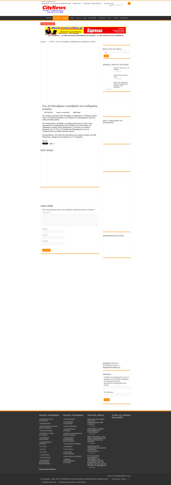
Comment (46, 212)
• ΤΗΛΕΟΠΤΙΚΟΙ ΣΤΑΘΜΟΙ (69, 430)
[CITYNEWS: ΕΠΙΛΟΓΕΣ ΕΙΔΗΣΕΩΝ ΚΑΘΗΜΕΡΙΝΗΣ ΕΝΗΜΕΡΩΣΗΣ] (54, 9)
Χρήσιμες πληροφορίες (92, 3)
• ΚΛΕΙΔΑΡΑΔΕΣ (69, 419)
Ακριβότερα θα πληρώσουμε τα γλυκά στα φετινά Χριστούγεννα (96, 448)
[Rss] (123, 6)
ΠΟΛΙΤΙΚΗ (49, 18)
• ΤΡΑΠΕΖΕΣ (67, 446)
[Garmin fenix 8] (116, 5)
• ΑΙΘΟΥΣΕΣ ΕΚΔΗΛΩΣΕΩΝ (68, 453)
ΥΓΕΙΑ (109, 18)
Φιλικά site (77, 3)
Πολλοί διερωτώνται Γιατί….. (121, 76)
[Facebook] (126, 6)
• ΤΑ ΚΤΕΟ (43, 452)
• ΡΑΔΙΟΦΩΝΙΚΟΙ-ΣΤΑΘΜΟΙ (45, 443)
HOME (43, 18)
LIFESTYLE (78, 18)
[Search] (129, 3)
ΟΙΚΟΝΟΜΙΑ (57, 18)
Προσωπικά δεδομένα (47, 469)
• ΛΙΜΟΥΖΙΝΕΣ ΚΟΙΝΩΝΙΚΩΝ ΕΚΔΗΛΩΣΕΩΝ (44, 461)
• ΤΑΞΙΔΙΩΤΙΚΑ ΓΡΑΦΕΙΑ (72, 444)
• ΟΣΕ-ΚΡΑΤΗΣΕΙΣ (45, 431)
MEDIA (85, 18)
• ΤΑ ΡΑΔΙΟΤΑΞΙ (45, 458)
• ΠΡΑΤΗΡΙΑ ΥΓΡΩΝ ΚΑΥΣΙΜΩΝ (46, 434)
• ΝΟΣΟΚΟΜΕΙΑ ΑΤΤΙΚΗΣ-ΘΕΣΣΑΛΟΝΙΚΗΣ (48, 427)
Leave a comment (62, 112)
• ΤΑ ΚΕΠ (42, 449)
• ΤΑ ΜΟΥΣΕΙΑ (44, 455)
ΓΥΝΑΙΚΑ (115, 18)
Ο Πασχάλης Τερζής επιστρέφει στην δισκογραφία (95, 430)
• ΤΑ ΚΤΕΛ (43, 446)
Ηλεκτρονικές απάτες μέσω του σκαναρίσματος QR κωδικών (96, 421)
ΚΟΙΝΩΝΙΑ (65, 18)
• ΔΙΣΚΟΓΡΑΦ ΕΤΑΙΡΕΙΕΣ (72, 456)
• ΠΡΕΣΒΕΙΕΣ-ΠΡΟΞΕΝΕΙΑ (44, 438)
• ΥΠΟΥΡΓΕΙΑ (68, 449)
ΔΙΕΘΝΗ (72, 18)
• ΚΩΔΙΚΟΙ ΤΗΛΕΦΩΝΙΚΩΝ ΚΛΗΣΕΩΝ (69, 460)
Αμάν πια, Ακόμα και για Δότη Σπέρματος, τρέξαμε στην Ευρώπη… (121, 84)
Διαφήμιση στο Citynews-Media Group (56, 3)
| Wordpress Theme (117, 479)
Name (45, 229)
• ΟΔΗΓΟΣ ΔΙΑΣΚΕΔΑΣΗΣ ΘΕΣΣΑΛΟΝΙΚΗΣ (72, 434)
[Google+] (124, 6)
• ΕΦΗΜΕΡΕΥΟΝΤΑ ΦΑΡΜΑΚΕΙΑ (46, 420)
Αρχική (43, 42)
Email (45, 235)
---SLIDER (50, 42)
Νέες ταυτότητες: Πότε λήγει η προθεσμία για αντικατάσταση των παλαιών (96, 439)
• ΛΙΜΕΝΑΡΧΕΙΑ (45, 423)
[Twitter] (128, 6)
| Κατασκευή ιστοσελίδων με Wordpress (71, 482)
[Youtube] (129, 6)
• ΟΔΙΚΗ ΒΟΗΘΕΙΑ (70, 426)
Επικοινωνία (108, 3)
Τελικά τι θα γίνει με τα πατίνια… (121, 68)
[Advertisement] (70, 90)
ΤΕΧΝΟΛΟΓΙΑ (102, 18)
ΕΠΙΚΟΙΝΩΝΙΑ (124, 18)
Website (45, 241)
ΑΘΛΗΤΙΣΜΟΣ (92, 18)
